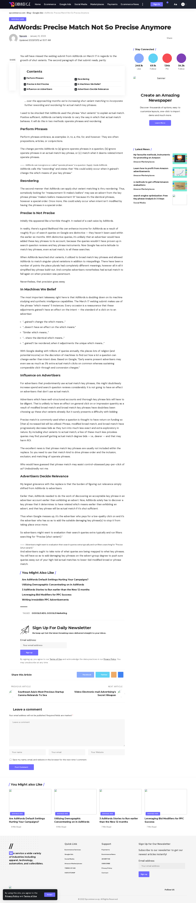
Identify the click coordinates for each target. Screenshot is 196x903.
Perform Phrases (35, 78)
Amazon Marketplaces (144, 162)
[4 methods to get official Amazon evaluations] (180, 186)
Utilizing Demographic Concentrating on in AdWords (53, 584)
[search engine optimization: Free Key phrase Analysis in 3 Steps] (180, 199)
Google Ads (17, 19)
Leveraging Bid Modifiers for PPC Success (46, 594)
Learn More (160, 123)
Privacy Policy (12, 896)
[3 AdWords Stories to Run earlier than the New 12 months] (120, 801)
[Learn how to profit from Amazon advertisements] (180, 172)
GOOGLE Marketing (57, 613)
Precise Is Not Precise (38, 84)
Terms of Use (30, 896)
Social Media (139, 203)
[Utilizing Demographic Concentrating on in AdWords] (75, 801)
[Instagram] (181, 62)
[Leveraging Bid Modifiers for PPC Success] (166, 801)
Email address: (28, 640)
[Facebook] (139, 62)
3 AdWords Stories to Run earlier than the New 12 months (56, 589)
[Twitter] (153, 62)
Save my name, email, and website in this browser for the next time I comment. (50, 760)
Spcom (23, 36)
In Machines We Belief (89, 84)
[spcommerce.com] (19, 4)
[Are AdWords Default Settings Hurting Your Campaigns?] (30, 801)
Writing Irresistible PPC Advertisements (45, 599)
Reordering (83, 79)
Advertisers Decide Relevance (93, 89)
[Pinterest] (167, 62)
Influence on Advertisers (39, 89)
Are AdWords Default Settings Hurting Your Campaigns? (55, 579)
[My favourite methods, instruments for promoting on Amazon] (180, 158)
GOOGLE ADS (39, 613)
